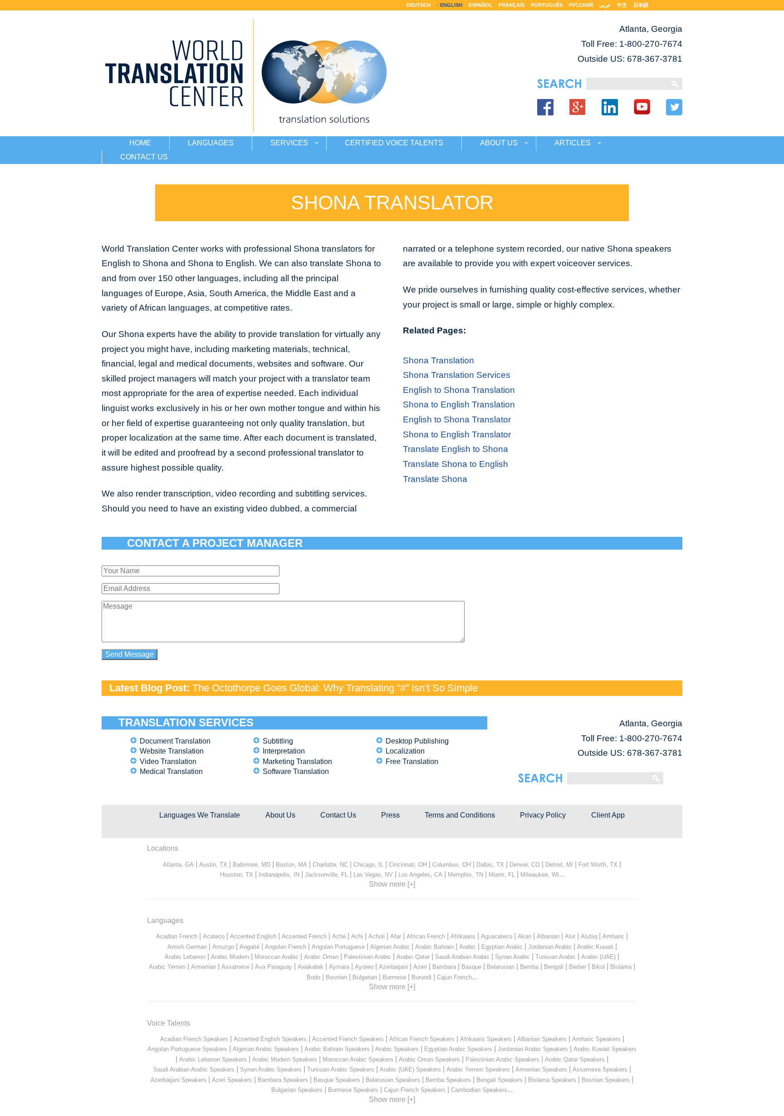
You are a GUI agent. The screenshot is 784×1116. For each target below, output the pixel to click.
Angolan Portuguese (338, 946)
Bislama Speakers (552, 1079)
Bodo (313, 977)
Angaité (250, 946)
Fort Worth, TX (597, 864)
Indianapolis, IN (279, 874)
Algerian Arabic (390, 946)
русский (581, 5)
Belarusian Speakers (393, 1079)
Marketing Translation (297, 761)
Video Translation (168, 761)
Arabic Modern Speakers (284, 1059)
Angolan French (285, 946)
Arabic (467, 946)
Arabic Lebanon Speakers (213, 1059)
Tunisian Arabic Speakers (340, 1069)
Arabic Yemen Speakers (478, 1069)
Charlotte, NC (330, 864)
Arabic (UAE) (598, 956)
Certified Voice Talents (394, 143)
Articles (572, 143)
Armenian (203, 966)
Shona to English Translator (457, 434)
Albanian (548, 936)
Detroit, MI (559, 864)
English (451, 5)
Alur (570, 936)
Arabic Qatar (413, 956)
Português (547, 5)
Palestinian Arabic (367, 956)
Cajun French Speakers (415, 1089)
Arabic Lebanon (185, 956)
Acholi (376, 936)
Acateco (214, 936)
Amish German (187, 946)
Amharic (613, 936)
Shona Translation (438, 360)
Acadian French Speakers (194, 1039)
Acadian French (176, 936)
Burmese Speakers (353, 1089)
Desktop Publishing (417, 741)
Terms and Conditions (460, 815)
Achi (357, 936)
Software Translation (296, 771)
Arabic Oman (321, 956)
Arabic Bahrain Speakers (337, 1049)
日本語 (640, 5)
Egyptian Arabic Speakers (458, 1049)
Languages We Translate (199, 815)
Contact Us (338, 815)
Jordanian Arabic (550, 946)
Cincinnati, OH (408, 864)
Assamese (235, 966)
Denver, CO (525, 864)
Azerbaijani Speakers (178, 1079)
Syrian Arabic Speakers (271, 1069)
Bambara (444, 966)
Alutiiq (589, 936)
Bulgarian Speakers (297, 1089)
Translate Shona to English (455, 464)
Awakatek (310, 966)
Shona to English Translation (459, 404)
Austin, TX (213, 864)
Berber (577, 966)
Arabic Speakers (397, 1049)
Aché (339, 936)
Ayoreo (364, 966)
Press (390, 815)
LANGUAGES (211, 143)
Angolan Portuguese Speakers (187, 1049)
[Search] (626, 84)
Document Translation (175, 741)
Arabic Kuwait (595, 946)
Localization (405, 751)
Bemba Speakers (448, 1079)
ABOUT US (499, 143)
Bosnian (336, 977)
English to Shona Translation (459, 390)
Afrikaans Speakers (486, 1039)
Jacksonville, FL (326, 874)
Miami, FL (502, 874)
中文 (622, 5)
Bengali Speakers (499, 1079)
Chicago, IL (368, 864)
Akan (524, 936)
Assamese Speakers (600, 1069)
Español (480, 5)
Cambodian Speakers (479, 1089)
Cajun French (454, 977)
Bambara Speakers (283, 1079)
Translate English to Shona (455, 449)
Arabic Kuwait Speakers (605, 1049)
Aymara (339, 966)
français (511, 5)
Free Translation (412, 761)
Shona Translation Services (456, 375)
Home (140, 143)
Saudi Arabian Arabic (462, 956)
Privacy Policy (543, 815)
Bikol (598, 966)
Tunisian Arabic (555, 956)
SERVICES (289, 143)
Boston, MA (291, 864)
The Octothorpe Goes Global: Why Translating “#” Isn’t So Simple (335, 688)
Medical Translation (171, 771)
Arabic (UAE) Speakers (410, 1069)
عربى (605, 5)
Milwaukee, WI (539, 874)
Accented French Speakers (348, 1039)
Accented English (253, 936)
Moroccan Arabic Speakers (358, 1059)
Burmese (394, 977)
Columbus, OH (451, 864)
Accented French (304, 936)
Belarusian (500, 966)
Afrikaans (463, 936)
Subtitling (278, 741)
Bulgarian (365, 977)
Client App (608, 815)
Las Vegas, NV (373, 874)
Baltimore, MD (251, 864)
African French (426, 936)
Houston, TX (236, 874)
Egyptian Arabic (502, 946)
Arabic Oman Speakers (429, 1059)
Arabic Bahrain (434, 946)
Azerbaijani (393, 966)
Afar (395, 936)
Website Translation (172, 751)
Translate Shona (435, 479)
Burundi (421, 977)
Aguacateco (496, 936)
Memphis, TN (465, 874)
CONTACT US (144, 157)
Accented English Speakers (270, 1039)
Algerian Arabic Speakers (266, 1049)
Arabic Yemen (167, 966)
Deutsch (419, 5)
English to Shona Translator (457, 419)
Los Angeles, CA (420, 874)
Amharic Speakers (596, 1039)
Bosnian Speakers (606, 1079)
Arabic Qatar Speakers (575, 1059)
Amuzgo (223, 946)
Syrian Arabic (512, 956)
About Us (280, 815)
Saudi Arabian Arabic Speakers (194, 1069)
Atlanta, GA (178, 864)
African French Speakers (422, 1039)
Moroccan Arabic (277, 956)
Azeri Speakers (232, 1079)
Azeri (420, 966)
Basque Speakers (337, 1079)
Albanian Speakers (542, 1039)
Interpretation (284, 751)
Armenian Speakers (541, 1069)
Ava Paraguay (273, 966)
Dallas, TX (490, 864)
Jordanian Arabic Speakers (533, 1049)
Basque (471, 966)
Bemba (529, 966)
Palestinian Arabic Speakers (502, 1059)
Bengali (554, 966)
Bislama (621, 966)
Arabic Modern (230, 956)
